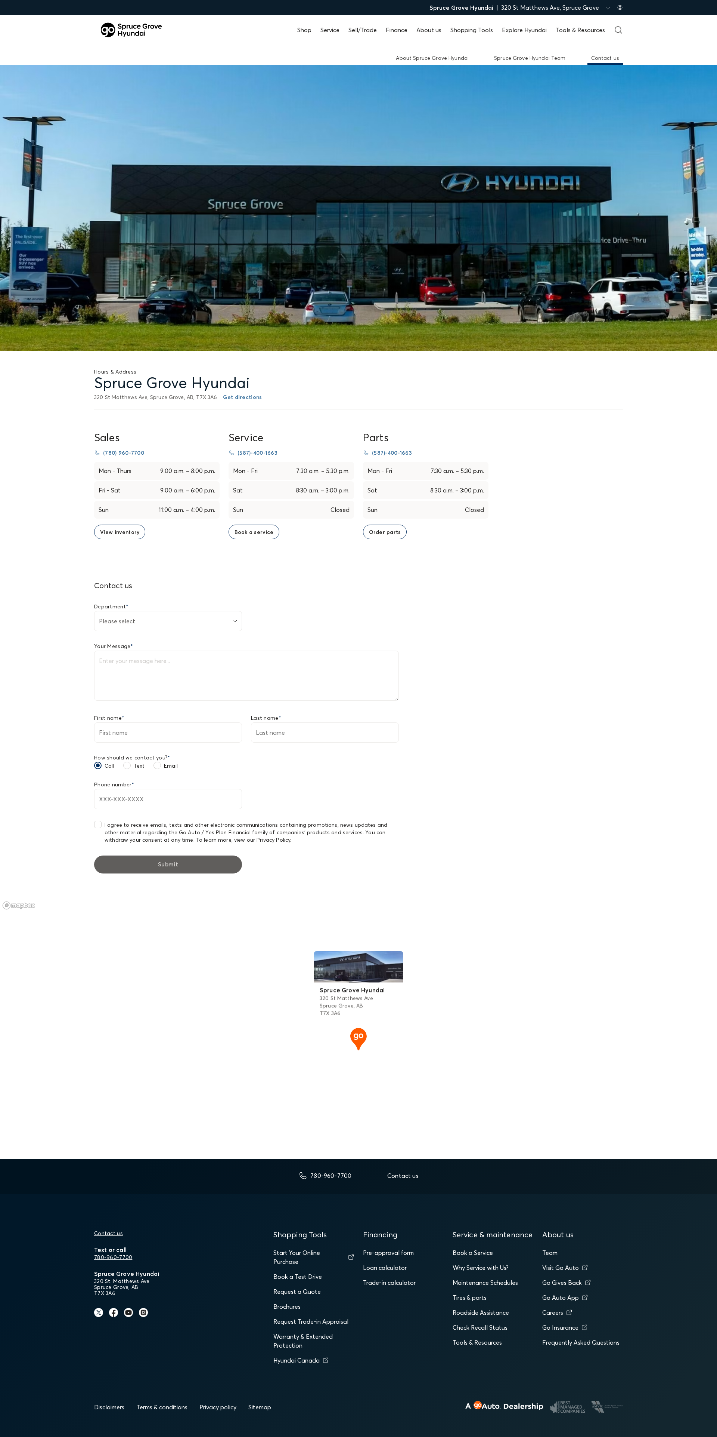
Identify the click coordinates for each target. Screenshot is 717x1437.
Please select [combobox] (117, 621)
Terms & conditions (161, 1407)
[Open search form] (618, 29)
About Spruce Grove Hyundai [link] (432, 58)
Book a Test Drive (297, 1276)
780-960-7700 (113, 1257)
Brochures (287, 1306)
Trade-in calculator (389, 1282)
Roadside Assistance (481, 1312)
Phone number (114, 784)
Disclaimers (109, 1407)
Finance (396, 30)
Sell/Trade (362, 30)
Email (171, 765)
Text (139, 765)
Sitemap (259, 1407)
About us (428, 30)
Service (329, 30)
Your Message (113, 646)
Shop (304, 30)
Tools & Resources (580, 30)
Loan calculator (385, 1267)
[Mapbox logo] (18, 905)
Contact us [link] (605, 58)
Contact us (108, 1233)
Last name (266, 718)
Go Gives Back (562, 1282)
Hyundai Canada (296, 1360)
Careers (552, 1312)
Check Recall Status (480, 1327)
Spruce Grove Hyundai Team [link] (530, 58)
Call (109, 765)
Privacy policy (217, 1407)
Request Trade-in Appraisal (310, 1321)
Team (550, 1252)
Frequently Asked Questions (581, 1342)
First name (109, 718)
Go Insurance (560, 1327)
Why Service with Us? (481, 1267)
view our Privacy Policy (262, 839)
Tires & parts (470, 1297)
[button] (358, 1038)
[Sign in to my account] (620, 7)
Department (111, 607)
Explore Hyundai (524, 30)
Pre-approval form (388, 1252)
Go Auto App (560, 1297)
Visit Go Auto (560, 1267)
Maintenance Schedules (485, 1282)
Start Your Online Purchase (296, 1257)
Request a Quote (297, 1291)
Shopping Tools (471, 30)
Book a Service (473, 1252)
